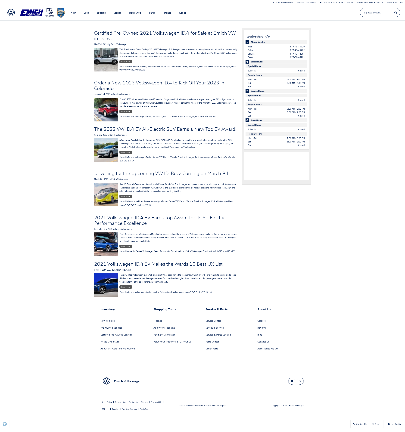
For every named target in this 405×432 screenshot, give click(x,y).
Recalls (115, 409)
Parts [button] (152, 13)
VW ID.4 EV (140, 70)
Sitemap (144, 402)
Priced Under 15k (109, 341)
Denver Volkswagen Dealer (175, 66)
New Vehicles (107, 320)
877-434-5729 (297, 46)
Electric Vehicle (206, 66)
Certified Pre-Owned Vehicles (116, 334)
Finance (157, 320)
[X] (300, 381)
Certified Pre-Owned (137, 66)
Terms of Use (120, 402)
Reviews (261, 327)
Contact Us (263, 341)
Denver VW (193, 66)
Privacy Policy (106, 402)
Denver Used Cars (155, 66)
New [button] (74, 13)
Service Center (213, 320)
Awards (131, 251)
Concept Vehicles (135, 201)
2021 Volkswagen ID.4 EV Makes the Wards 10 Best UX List (158, 264)
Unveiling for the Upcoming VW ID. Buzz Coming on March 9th (162, 173)
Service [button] (117, 13)
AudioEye (144, 409)
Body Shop (135, 12)
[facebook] (291, 381)
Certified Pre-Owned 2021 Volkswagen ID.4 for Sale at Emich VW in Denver (165, 35)
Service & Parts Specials (218, 334)
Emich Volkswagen (119, 44)
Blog (259, 334)
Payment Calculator (164, 334)
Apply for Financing (164, 327)
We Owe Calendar (129, 409)
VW (124, 70)
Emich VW (199, 116)
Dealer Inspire (219, 405)
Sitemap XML (156, 402)
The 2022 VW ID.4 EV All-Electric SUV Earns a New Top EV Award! (165, 129)
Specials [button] (101, 13)
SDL (103, 409)
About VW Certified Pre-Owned (117, 348)
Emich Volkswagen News (206, 157)
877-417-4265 (297, 53)
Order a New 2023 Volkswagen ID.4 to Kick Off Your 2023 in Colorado (159, 85)
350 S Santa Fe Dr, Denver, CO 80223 (337, 2)
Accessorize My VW (267, 348)
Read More (125, 61)
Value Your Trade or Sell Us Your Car (172, 341)
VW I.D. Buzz (138, 205)
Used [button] (86, 13)
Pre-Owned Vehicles (111, 327)
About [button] (182, 13)
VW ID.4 (130, 70)
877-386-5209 (297, 57)
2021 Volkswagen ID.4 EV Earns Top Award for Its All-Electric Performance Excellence (160, 220)
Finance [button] (166, 13)
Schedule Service (215, 327)
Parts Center (212, 341)
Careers (261, 320)
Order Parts (212, 348)
